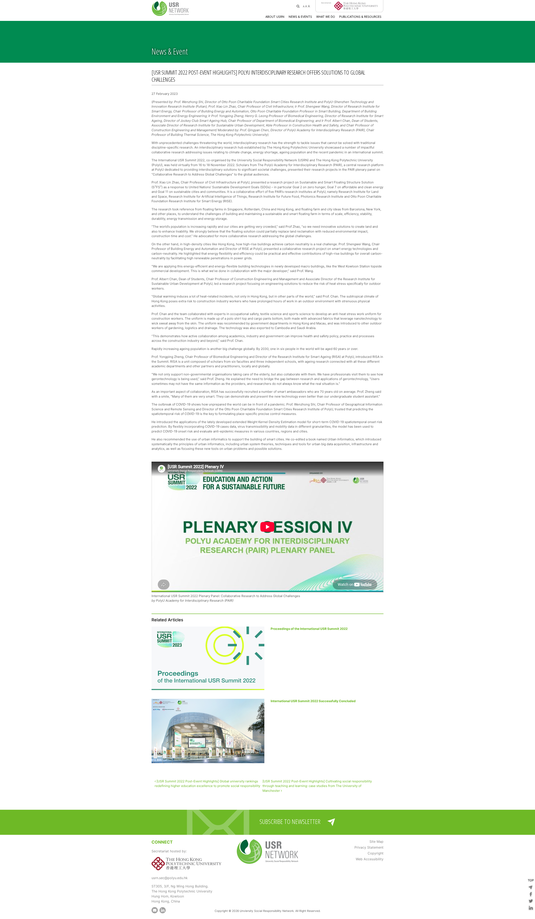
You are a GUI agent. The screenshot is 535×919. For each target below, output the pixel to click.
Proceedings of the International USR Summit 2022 (309, 629)
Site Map (376, 841)
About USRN (274, 16)
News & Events (300, 16)
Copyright (375, 853)
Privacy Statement (368, 847)
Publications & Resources (360, 16)
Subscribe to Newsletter (290, 821)
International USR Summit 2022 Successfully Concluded (313, 701)
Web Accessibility (369, 859)
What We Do (325, 16)
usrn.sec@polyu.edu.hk (170, 878)
